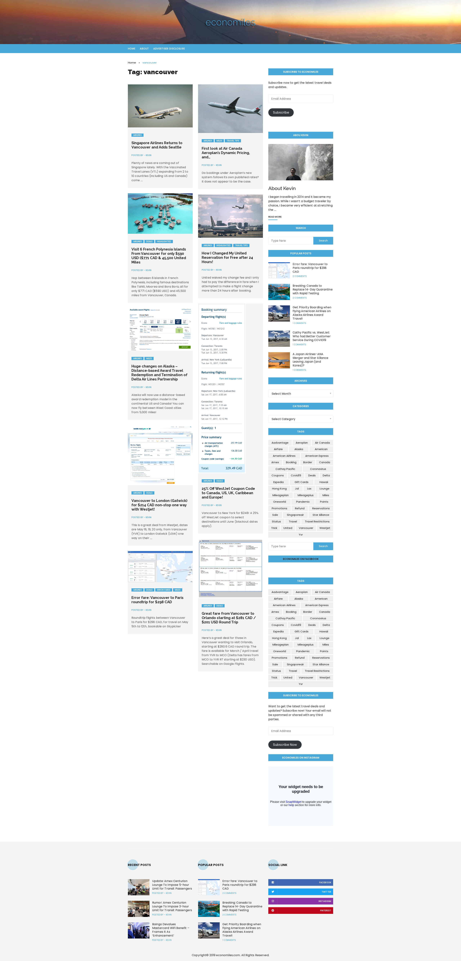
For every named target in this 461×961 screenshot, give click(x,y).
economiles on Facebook (301, 559)
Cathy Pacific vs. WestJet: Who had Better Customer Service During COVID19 (312, 336)
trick (274, 528)
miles (326, 495)
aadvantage (280, 443)
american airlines (284, 456)
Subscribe (281, 112)
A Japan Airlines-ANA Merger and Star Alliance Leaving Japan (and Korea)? (310, 359)
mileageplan (280, 495)
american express (317, 456)
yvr (301, 534)
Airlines (137, 135)
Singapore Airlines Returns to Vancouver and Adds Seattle (156, 145)
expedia (278, 482)
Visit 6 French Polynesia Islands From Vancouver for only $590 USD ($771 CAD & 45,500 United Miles (158, 255)
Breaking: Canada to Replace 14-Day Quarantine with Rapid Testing (313, 289)
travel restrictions (317, 521)
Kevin (148, 155)
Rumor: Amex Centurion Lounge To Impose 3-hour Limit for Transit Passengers (172, 906)
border (307, 462)
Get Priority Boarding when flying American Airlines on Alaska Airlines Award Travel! (312, 313)
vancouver (306, 528)
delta (326, 475)
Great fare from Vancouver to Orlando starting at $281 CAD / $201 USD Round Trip (229, 617)
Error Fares (163, 589)
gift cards (301, 482)
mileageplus (306, 495)
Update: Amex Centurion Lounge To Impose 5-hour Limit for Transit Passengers (172, 885)
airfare (278, 449)
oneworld (279, 502)
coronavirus (318, 469)
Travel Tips (233, 140)
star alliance (321, 515)
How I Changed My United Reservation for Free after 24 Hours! (227, 257)
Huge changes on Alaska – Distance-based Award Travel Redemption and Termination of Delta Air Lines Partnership (159, 372)
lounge (324, 488)
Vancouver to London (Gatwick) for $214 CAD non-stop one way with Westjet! (159, 504)
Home (131, 48)
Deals (149, 241)
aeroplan (302, 443)
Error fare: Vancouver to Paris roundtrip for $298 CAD (157, 599)
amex (275, 462)
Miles (219, 140)
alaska (298, 449)
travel (293, 521)
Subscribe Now (285, 744)
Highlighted (164, 241)
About (144, 48)
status (276, 521)
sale (275, 515)
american (321, 449)
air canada (322, 443)
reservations (321, 508)
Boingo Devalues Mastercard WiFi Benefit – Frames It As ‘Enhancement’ (170, 930)
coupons (278, 475)
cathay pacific (285, 469)
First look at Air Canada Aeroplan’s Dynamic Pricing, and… (226, 152)
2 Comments (300, 276)
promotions (279, 508)
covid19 (296, 475)
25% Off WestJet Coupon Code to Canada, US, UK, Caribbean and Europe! (228, 492)
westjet (324, 528)
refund (300, 508)
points (324, 502)
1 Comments (299, 323)
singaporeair (295, 515)
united (287, 528)
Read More (275, 217)
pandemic (303, 502)
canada (324, 462)
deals (312, 475)
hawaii (323, 482)
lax (309, 488)
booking (291, 462)
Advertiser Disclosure (169, 48)
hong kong (279, 488)
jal (297, 488)
